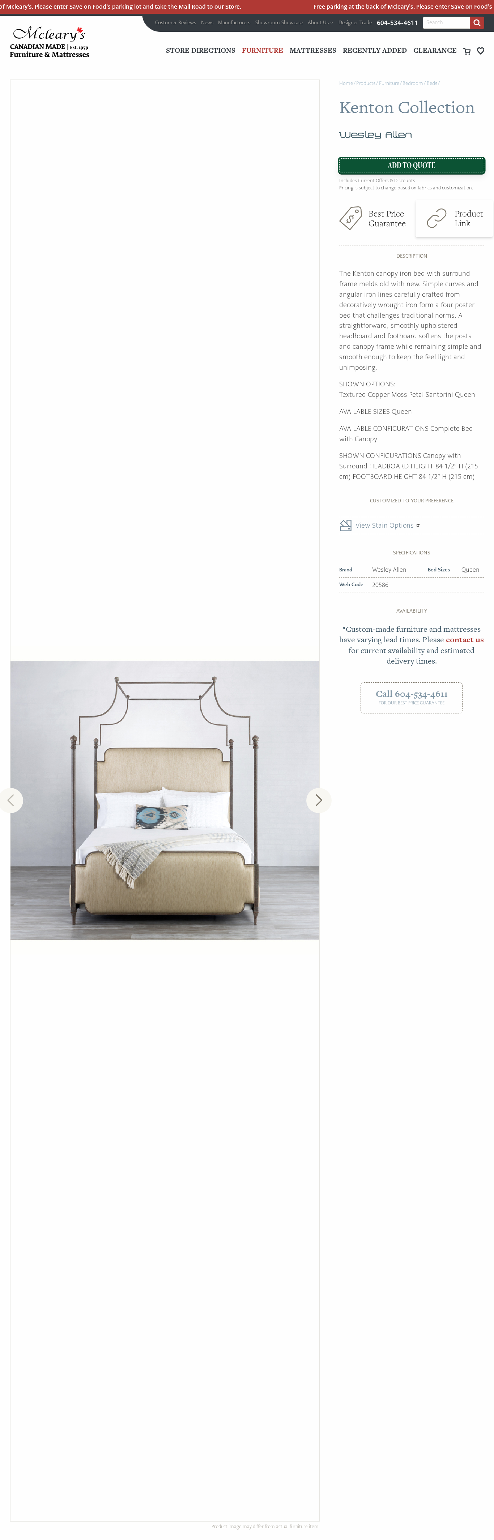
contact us (465, 639)
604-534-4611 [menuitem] (397, 23)
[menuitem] (175, 23)
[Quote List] (480, 51)
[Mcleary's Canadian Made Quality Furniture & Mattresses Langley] (49, 42)
